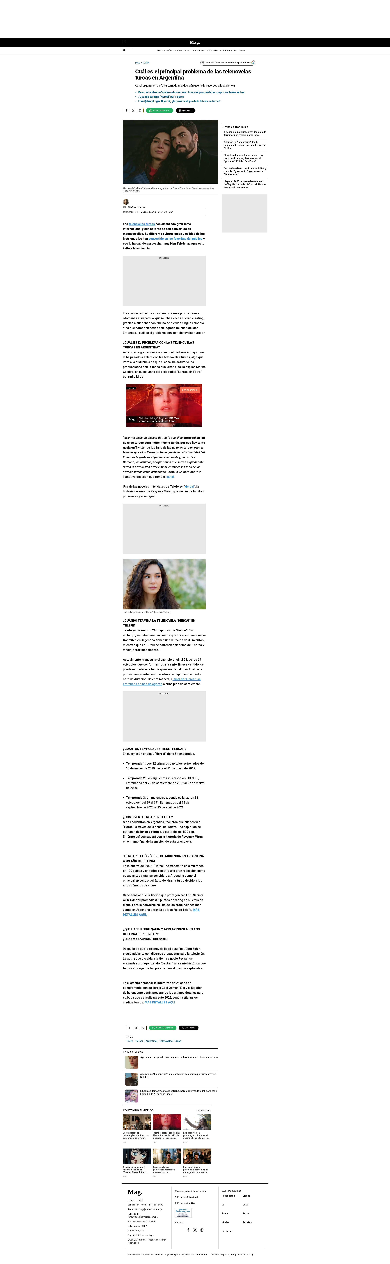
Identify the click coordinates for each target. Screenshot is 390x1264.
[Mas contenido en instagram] (201, 1230)
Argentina (151, 1041)
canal (170, 477)
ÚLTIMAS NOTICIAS (235, 127)
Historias (227, 1231)
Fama (225, 1213)
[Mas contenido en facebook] (188, 1230)
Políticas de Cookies (185, 1203)
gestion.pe (172, 1254)
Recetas (247, 1222)
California (170, 50)
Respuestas (228, 1195)
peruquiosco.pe (237, 1254)
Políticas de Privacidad (186, 1197)
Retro (246, 1213)
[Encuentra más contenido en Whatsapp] (140, 110)
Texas (179, 50)
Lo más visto (133, 1052)
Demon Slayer (239, 50)
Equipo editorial (135, 1200)
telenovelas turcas (170, 1041)
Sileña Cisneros (136, 207)
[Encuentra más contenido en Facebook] (126, 110)
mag (251, 1254)
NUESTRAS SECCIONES (231, 1191)
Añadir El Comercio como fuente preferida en (228, 62)
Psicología (201, 50)
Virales (225, 1222)
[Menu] (125, 42)
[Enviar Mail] (125, 207)
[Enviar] (124, 50)
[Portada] (135, 1197)
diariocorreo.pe (218, 1254)
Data (245, 1204)
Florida (160, 50)
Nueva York (189, 50)
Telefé (129, 1041)
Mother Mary (214, 50)
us (223, 1204)
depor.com (186, 1254)
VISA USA (226, 50)
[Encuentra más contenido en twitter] (133, 110)
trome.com (201, 1254)
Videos (246, 1195)
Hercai (189, 486)
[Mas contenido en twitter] (195, 1230)
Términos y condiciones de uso (190, 1191)
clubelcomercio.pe (154, 1254)
